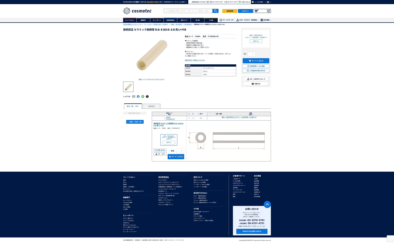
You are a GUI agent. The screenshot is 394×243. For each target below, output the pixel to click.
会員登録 (230, 11)
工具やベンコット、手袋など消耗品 (203, 220)
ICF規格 (125, 209)
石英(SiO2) (126, 223)
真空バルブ (198, 177)
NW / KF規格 (126, 207)
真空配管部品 (163, 177)
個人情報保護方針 (128, 240)
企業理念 (256, 185)
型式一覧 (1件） (133, 106)
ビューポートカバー (128, 229)
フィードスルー (129, 177)
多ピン (125, 182)
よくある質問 (258, 2)
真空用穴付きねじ (200, 193)
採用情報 (256, 190)
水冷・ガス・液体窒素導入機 (166, 195)
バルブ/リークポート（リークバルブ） (169, 193)
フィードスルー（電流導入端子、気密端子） (156, 24)
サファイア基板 (198, 216)
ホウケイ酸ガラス (128, 218)
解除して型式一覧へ (136, 122)
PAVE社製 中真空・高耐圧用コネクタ (133, 191)
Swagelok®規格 (127, 202)
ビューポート (128, 215)
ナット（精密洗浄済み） (200, 198)
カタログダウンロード (239, 185)
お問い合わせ (245, 2)
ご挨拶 (256, 179)
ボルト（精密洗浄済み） (200, 196)
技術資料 (235, 188)
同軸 (124, 180)
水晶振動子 (197, 214)
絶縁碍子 (126, 197)
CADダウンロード (238, 183)
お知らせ (256, 194)
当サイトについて (170, 240)
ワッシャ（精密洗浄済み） (201, 200)
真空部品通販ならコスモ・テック (132, 24)
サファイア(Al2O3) (128, 220)
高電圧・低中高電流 (176, 24)
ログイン (245, 11)
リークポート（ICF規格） (201, 187)
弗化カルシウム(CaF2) (129, 225)
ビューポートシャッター (130, 231)
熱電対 (125, 184)
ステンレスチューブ (199, 218)
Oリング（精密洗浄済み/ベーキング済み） (205, 202)
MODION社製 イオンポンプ (201, 211)
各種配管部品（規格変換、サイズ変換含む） (170, 187)
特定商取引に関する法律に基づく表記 (152, 240)
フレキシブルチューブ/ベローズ (167, 189)
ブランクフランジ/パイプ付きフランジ (169, 184)
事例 (234, 194)
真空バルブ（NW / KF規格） (201, 180)
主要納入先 (257, 192)
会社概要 (256, 181)
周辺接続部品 (188, 24)
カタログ (151, 106)
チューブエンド (127, 200)
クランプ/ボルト (162, 180)
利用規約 (137, 240)
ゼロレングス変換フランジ (165, 204)
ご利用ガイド (236, 179)
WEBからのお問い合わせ (252, 231)
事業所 (256, 188)
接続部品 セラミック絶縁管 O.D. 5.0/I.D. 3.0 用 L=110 (168, 124)
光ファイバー (127, 189)
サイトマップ (180, 240)
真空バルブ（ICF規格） (200, 182)
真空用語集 (257, 196)
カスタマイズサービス (239, 192)
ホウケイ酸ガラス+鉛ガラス (131, 227)
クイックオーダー (228, 20)
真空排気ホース (162, 191)
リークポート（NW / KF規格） (202, 184)
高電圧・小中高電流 (128, 187)
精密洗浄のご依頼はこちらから (195, 60)
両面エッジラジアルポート (165, 200)
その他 (196, 209)
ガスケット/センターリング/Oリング (168, 182)
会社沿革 (256, 183)
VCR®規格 (126, 205)
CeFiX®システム (163, 198)
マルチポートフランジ (164, 202)
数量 (245, 54)
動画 (234, 196)
